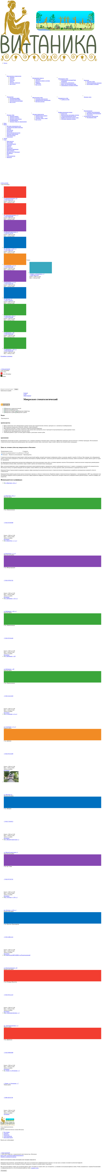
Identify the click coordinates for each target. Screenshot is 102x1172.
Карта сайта (4, 1155)
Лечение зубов (39, 117)
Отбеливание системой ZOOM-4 (69, 85)
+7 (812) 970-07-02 (8, 283)
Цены (5, 123)
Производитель (27, 454)
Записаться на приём (6, 390)
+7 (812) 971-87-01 (8, 233)
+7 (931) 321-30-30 (8, 334)
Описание (5, 454)
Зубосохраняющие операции (94, 83)
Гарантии (6, 1133)
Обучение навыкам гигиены (68, 119)
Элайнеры (38, 83)
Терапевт (12, 77)
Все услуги (12, 84)
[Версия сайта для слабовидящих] (12, 1151)
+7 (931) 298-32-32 (8, 250)
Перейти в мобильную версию (8, 1156)
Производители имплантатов (42, 100)
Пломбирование (14, 120)
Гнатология (90, 114)
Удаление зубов (91, 81)
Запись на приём (8, 538)
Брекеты (37, 82)
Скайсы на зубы (65, 99)
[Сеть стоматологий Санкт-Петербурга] (51, 60)
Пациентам (6, 1134)
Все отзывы (7, 1132)
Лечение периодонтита (16, 119)
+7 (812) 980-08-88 (8, 216)
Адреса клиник (4, 183)
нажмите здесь (34, 1168)
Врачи (5, 124)
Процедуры (64, 113)
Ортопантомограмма (15, 99)
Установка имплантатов (41, 99)
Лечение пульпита (14, 117)
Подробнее (6, 539)
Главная (26, 393)
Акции (5, 138)
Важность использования (15, 454)
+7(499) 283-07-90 (34, 275)
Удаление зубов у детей (41, 118)
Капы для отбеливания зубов (68, 84)
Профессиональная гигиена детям (69, 117)
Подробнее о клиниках (6, 356)
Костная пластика (40, 101)
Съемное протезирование (93, 112)
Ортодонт (12, 80)
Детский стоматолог (15, 82)
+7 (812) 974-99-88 (8, 317)
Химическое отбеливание (67, 82)
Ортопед (12, 78)
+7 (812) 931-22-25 (8, 199)
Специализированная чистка (68, 116)
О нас (5, 139)
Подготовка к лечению (93, 84)
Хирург (12, 81)
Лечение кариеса (14, 116)
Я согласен (3, 1170)
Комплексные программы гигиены (70, 115)
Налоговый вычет (8, 1137)
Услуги (5, 63)
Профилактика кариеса (41, 115)
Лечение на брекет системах (42, 80)
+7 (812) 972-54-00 (8, 267)
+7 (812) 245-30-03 (5, 369)
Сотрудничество (8, 1136)
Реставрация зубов (91, 117)
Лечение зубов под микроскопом (18, 121)
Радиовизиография (14, 98)
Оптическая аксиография (16, 101)
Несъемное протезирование (94, 113)
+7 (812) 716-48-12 (8, 300)
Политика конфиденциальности (15, 1155)
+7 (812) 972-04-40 (8, 350)
